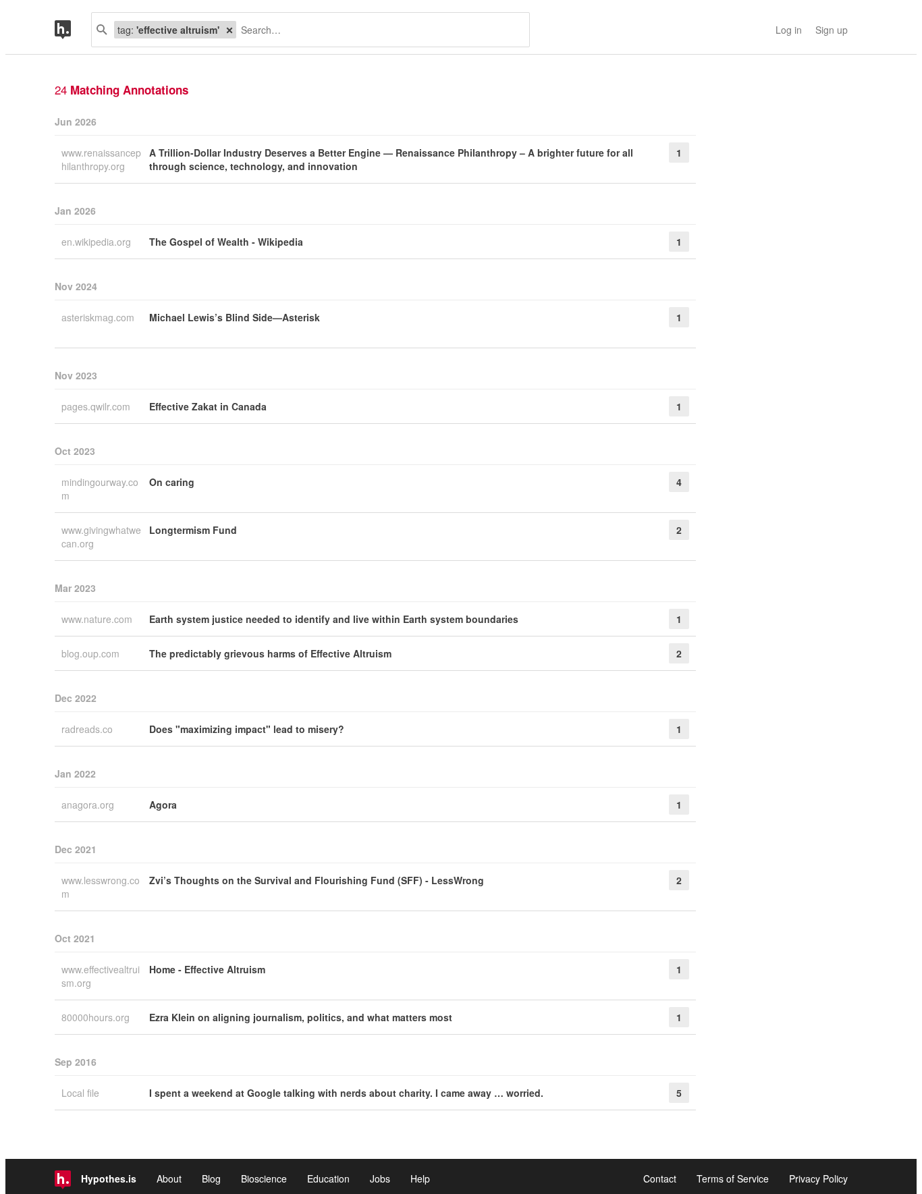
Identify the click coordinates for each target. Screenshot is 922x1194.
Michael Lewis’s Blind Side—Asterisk (234, 317)
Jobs (380, 1178)
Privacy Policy (818, 1178)
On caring (171, 482)
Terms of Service (733, 1178)
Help (420, 1178)
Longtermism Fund (193, 530)
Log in (789, 30)
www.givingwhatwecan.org (101, 536)
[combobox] (377, 30)
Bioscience (264, 1178)
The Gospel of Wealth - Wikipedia (226, 241)
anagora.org (89, 804)
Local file (81, 1093)
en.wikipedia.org (97, 241)
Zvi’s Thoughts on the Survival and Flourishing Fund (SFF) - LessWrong (316, 880)
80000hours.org (96, 1017)
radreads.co (88, 729)
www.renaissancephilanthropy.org (101, 159)
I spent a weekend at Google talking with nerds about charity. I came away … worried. (346, 1093)
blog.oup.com (91, 653)
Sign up (831, 30)
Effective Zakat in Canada (208, 406)
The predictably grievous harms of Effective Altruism (270, 653)
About (169, 1178)
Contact (659, 1178)
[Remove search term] (229, 29)
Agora (163, 804)
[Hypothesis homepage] (73, 29)
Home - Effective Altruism (207, 969)
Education (328, 1178)
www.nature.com (98, 619)
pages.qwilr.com (97, 406)
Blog (211, 1178)
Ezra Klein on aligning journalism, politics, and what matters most (300, 1017)
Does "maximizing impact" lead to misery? (246, 729)
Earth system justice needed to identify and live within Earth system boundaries (333, 619)
